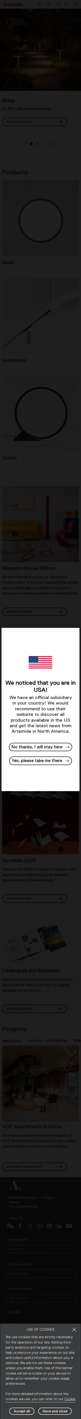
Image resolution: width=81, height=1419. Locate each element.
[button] (40, 761)
